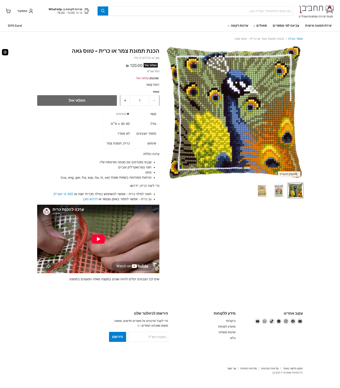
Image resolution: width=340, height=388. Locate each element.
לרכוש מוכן (90, 199)
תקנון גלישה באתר (293, 368)
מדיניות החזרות (248, 368)
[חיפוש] (103, 11)
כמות (156, 91)
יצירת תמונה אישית (318, 25)
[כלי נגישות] (5, 52)
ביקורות (231, 321)
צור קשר (231, 368)
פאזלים (261, 25)
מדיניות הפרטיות (270, 368)
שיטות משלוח (227, 332)
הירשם (117, 337)
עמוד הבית (295, 38)
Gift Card (15, 25)
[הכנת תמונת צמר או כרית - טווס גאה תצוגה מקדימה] (295, 190)
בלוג (233, 338)
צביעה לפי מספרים (286, 25)
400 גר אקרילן (63, 194)
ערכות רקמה (239, 25)
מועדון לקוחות (227, 326)
